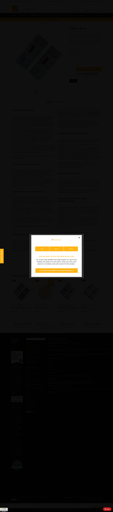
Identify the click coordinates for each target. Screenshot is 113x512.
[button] (4, 510)
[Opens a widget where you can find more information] (107, 509)
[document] (56, 256)
